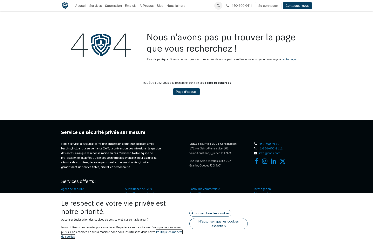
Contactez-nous (297, 6)
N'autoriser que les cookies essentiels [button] (218, 223)
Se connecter (268, 6)
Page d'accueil (186, 92)
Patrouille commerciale (204, 189)
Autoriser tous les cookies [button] (210, 213)
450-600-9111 (241, 6)
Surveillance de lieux (138, 189)
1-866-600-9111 (271, 148)
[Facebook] (256, 161)
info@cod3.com (269, 153)
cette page (289, 59)
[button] (218, 6)
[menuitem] (81, 5)
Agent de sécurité (72, 189)
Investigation (262, 189)
